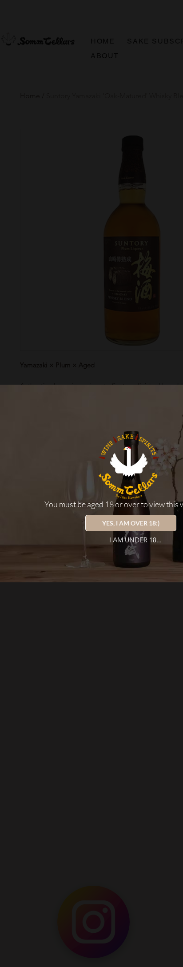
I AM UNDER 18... (135, 540)
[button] (130, 523)
